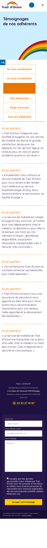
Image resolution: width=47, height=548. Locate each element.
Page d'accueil (19, 107)
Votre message (10, 438)
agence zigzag (34, 513)
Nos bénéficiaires (19, 88)
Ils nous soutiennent (19, 69)
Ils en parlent (11, 128)
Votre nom (9, 419)
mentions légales (27, 515)
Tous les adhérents (19, 116)
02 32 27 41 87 (26, 403)
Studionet (17, 515)
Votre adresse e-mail (13, 429)
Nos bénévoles (19, 98)
